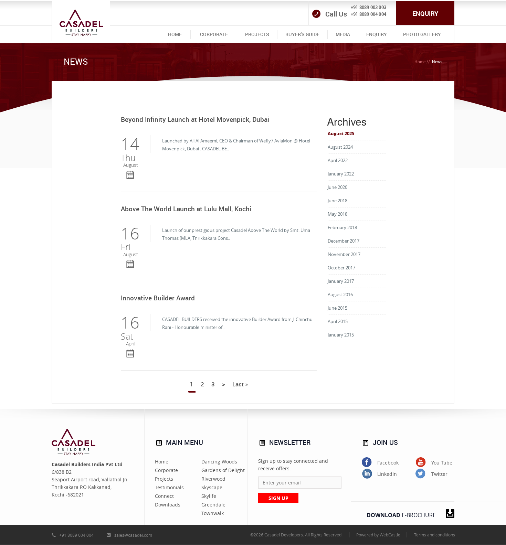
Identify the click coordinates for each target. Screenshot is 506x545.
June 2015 (337, 308)
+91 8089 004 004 (368, 14)
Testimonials (169, 487)
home (175, 34)
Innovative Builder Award (158, 298)
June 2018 (337, 200)
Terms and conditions (434, 534)
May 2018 (337, 214)
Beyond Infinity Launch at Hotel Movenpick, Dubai (195, 120)
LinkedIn (387, 474)
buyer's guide (302, 34)
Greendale (213, 504)
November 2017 (344, 254)
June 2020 (337, 187)
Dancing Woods (219, 461)
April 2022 (338, 160)
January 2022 (341, 174)
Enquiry (425, 13)
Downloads (167, 504)
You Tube (441, 462)
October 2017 (341, 268)
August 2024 (340, 147)
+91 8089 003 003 (368, 7)
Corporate (166, 470)
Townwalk (212, 513)
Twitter (439, 474)
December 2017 (343, 241)
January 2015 (341, 335)
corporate (214, 34)
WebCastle (390, 534)
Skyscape (211, 487)
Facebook (388, 462)
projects (257, 34)
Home (419, 61)
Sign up (278, 498)
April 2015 (338, 321)
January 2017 (341, 281)
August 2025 (341, 133)
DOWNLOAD (401, 515)
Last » (240, 384)
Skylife (208, 496)
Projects (164, 478)
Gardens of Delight (223, 470)
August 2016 (340, 294)
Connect (164, 496)
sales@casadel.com (133, 535)
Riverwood (213, 478)
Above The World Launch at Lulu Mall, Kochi (186, 209)
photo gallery (422, 34)
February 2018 (342, 227)
